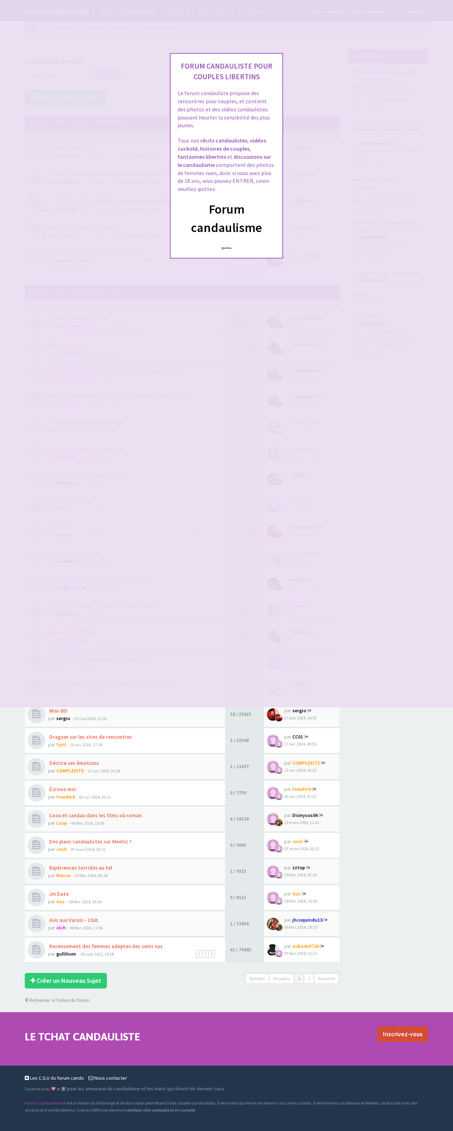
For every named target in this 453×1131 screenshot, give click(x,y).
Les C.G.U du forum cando (56, 1078)
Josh (61, 849)
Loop (61, 823)
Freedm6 (65, 797)
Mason (63, 875)
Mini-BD (58, 710)
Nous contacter (110, 1078)
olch (61, 927)
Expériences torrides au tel (80, 867)
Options (257, 978)
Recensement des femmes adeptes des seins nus (105, 946)
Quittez (227, 248)
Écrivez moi (62, 789)
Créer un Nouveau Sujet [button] (68, 980)
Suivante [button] (326, 978)
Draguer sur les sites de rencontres (90, 736)
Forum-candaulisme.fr (45, 1103)
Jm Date (58, 894)
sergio (63, 718)
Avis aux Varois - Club (73, 920)
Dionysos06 (305, 815)
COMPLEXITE (70, 770)
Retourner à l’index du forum (59, 1000)
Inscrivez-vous (403, 1034)
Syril (61, 744)
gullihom (66, 954)
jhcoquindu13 (307, 920)
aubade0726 (305, 946)
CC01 (297, 736)
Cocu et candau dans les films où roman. (95, 815)
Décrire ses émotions (73, 763)
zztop (298, 867)
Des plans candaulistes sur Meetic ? (90, 841)
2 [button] (309, 978)
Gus (60, 901)
